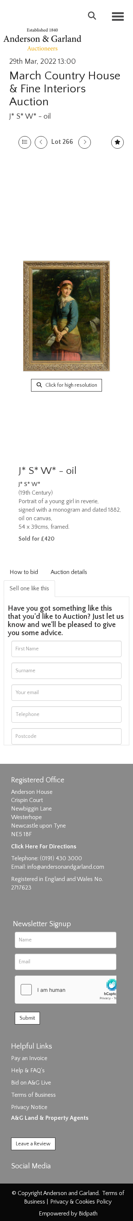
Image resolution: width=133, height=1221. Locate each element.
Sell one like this (29, 588)
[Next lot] (84, 142)
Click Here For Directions (43, 846)
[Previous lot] (41, 142)
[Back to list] (24, 142)
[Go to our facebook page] (18, 1179)
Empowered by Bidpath (68, 1213)
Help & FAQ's (28, 1070)
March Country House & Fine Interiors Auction (64, 88)
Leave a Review (33, 1144)
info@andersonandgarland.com (65, 867)
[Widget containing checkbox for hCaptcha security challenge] (70, 990)
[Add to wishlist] (117, 142)
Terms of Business (33, 1095)
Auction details (69, 572)
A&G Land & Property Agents (49, 1118)
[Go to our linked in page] (34, 1179)
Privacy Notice (29, 1107)
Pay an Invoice (29, 1058)
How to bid (24, 572)
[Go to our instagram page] (49, 1179)
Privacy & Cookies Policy (81, 1201)
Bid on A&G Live (31, 1082)
